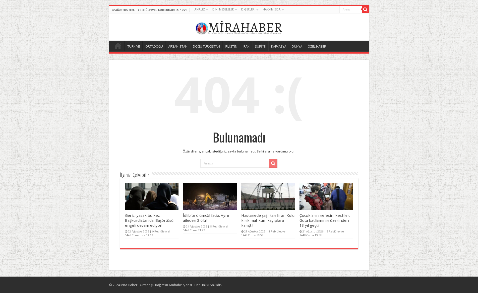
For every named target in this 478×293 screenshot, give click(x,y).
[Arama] (365, 9)
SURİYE (260, 46)
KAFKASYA (278, 46)
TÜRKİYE (133, 46)
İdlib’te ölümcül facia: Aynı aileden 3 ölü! (206, 218)
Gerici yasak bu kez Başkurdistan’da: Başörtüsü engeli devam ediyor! (149, 220)
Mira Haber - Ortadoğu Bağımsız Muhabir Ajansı (156, 285)
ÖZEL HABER (317, 46)
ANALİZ (199, 9)
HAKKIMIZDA (272, 9)
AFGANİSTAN (177, 46)
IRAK (246, 46)
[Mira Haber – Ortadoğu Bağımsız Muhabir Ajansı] (239, 26)
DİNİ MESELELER (223, 9)
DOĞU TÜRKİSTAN (206, 46)
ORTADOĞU (154, 46)
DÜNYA (297, 46)
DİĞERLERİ (248, 9)
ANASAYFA (118, 46)
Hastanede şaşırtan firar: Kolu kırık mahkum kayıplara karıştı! (268, 220)
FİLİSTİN (231, 46)
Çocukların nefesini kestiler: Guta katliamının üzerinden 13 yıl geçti (324, 220)
